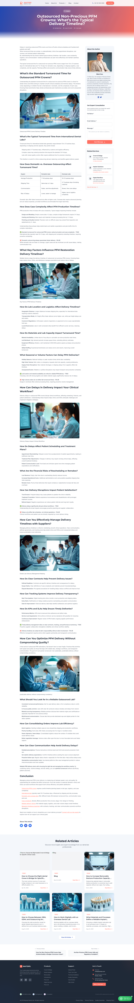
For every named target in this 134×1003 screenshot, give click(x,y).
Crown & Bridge (48, 970)
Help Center (71, 982)
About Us (54, 3)
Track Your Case (72, 972)
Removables (47, 974)
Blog (70, 3)
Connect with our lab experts (70, 812)
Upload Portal (71, 970)
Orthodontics (47, 977)
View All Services (91, 187)
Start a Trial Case (98, 984)
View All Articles (66, 937)
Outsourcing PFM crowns (29, 788)
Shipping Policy (110, 1000)
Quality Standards (72, 977)
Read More (43, 887)
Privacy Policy (79, 1000)
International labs (27, 793)
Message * (90, 128)
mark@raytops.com (100, 971)
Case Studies (71, 979)
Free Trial (110, 3)
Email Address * (92, 121)
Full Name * (90, 113)
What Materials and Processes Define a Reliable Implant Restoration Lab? (98, 919)
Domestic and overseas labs (30, 796)
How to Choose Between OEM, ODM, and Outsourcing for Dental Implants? (34, 919)
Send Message (98, 142)
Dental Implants (48, 972)
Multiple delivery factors (29, 803)
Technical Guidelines (73, 974)
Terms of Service (89, 1000)
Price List (46, 979)
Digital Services (48, 982)
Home (47, 3)
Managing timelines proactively (31, 806)
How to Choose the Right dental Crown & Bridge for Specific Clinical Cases (34, 878)
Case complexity (26, 801)
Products (62, 3)
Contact (76, 3)
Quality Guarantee (99, 1000)
